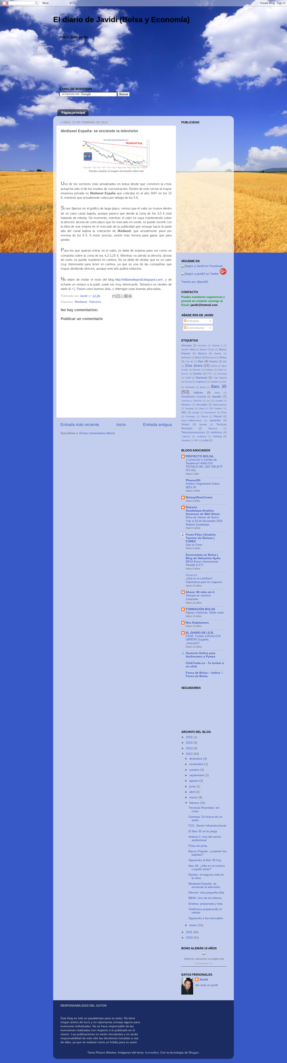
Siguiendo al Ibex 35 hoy (204, 860)
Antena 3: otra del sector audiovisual (204, 838)
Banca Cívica (207, 349)
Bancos (202, 353)
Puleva (204, 416)
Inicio (121, 424)
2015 (190, 737)
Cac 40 (189, 361)
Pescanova (210, 412)
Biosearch (210, 357)
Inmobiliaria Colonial (193, 396)
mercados (201, 404)
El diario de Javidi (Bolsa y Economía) (121, 19)
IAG (224, 381)
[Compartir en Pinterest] (130, 296)
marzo (194, 797)
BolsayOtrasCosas (199, 497)
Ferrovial (221, 373)
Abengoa (186, 345)
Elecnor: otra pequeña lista (206, 892)
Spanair (203, 424)
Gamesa (201, 377)
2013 (190, 748)
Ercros (184, 373)
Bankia (217, 353)
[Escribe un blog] (118, 296)
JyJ (208, 400)
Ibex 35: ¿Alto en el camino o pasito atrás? (206, 867)
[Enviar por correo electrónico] (114, 296)
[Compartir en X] (122, 296)
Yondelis (185, 440)
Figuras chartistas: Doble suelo (205, 612)
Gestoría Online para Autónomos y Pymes (200, 655)
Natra (202, 408)
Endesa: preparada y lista (205, 903)
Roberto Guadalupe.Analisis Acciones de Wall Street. (203, 511)
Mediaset (81, 301)
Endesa (209, 369)
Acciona (202, 345)
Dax (200, 361)
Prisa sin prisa (197, 845)
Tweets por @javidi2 (194, 281)
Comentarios (195, 327)
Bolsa (223, 357)
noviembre (196, 764)
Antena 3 (217, 345)
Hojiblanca (201, 381)
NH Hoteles (216, 408)
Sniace (185, 424)
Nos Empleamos (197, 622)
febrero (194, 802)
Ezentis (198, 373)
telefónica (216, 432)
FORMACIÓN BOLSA (200, 609)
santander (215, 420)
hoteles (214, 381)
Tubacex (185, 436)
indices (198, 392)
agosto (194, 780)
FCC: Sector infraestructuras (207, 825)
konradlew (152, 1052)
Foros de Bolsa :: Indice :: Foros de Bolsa (204, 674)
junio (192, 786)
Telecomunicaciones (193, 432)
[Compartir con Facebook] (126, 296)
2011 (189, 932)
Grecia (188, 381)
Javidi (203, 979)
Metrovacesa (219, 404)
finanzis (191, 575)
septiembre (197, 775)
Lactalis (219, 400)
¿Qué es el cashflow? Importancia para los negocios (204, 580)
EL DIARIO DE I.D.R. (200, 632)
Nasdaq (190, 408)
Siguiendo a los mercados (205, 918)
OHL (184, 412)
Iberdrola (190, 387)
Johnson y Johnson (191, 400)
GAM (188, 377)
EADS (214, 366)
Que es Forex (194, 544)
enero (193, 925)
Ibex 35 (218, 386)
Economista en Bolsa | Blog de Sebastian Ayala (203, 556)
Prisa (223, 412)
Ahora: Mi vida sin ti (200, 592)
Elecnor (196, 369)
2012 (190, 753)
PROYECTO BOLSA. (200, 456)
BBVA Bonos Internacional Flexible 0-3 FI (202, 563)
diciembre (196, 758)
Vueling (217, 436)
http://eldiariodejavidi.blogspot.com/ (139, 279)
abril (192, 792)
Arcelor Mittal (188, 349)
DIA (224, 361)
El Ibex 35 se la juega (202, 831)
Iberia (203, 387)
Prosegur (190, 416)
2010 (190, 937)
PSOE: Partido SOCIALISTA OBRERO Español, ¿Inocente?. (203, 640)
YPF (196, 440)
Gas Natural (220, 377)
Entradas (192, 321)
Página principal (73, 112)
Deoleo (213, 361)
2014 (190, 742)
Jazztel (216, 396)
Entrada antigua (157, 424)
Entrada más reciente (80, 424)
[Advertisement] (135, 49)
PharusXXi (193, 480)
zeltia (206, 440)
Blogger (194, 1052)
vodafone (201, 436)
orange (195, 412)
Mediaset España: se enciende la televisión (204, 885)
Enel (220, 369)
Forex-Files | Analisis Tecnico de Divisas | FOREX (201, 538)
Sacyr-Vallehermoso (191, 420)
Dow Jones (194, 365)
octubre (194, 769)
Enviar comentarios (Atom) (97, 433)
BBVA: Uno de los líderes (205, 898)
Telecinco (95, 301)
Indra (217, 392)
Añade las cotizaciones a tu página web (204, 959)
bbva (198, 357)
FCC (209, 373)
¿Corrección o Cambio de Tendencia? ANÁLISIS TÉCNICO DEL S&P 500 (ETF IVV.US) (204, 465)
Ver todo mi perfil (206, 985)
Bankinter (186, 357)
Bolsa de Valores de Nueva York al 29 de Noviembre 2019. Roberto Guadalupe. (204, 521)
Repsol (218, 416)
